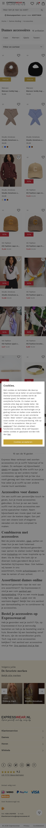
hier (30, 418)
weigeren (7, 426)
